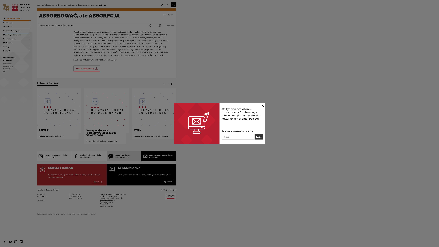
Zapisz (259, 137)
